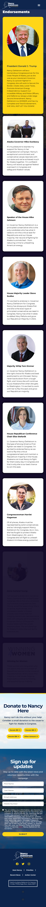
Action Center (30, 875)
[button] (39, 5)
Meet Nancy (17, 870)
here (20, 827)
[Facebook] (17, 864)
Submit (23, 834)
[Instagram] (29, 864)
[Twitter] (23, 864)
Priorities (29, 870)
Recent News (15, 875)
